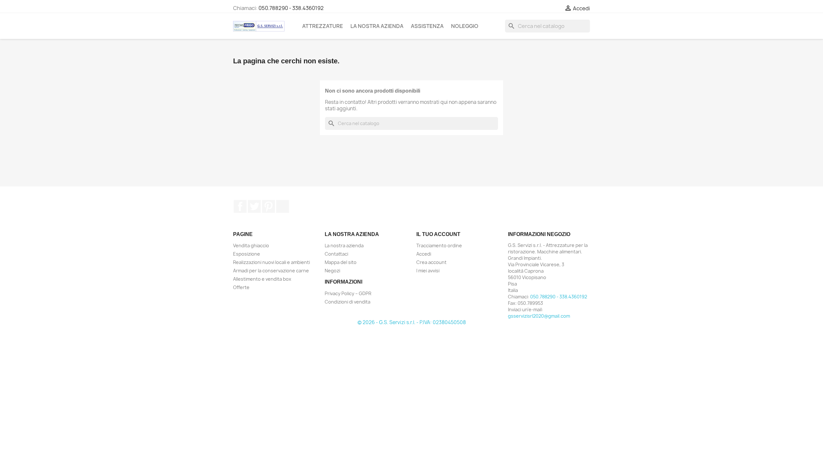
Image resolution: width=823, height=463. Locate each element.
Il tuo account (438, 234)
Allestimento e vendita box (262, 279)
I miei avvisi (427, 271)
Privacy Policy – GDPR (348, 293)
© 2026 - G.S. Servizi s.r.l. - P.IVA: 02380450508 (411, 322)
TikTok (282, 206)
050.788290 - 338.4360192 (291, 8)
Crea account (431, 262)
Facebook (240, 206)
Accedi (423, 254)
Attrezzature (322, 26)
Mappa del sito (341, 262)
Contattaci (336, 254)
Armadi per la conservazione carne (271, 271)
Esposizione (246, 254)
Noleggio (464, 26)
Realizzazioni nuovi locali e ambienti (271, 262)
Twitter (254, 206)
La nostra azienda (376, 26)
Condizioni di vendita (347, 302)
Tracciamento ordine (439, 245)
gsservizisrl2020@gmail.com (539, 316)
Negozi (332, 271)
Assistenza (427, 26)
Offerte (241, 287)
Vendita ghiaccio (251, 245)
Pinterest (268, 206)
